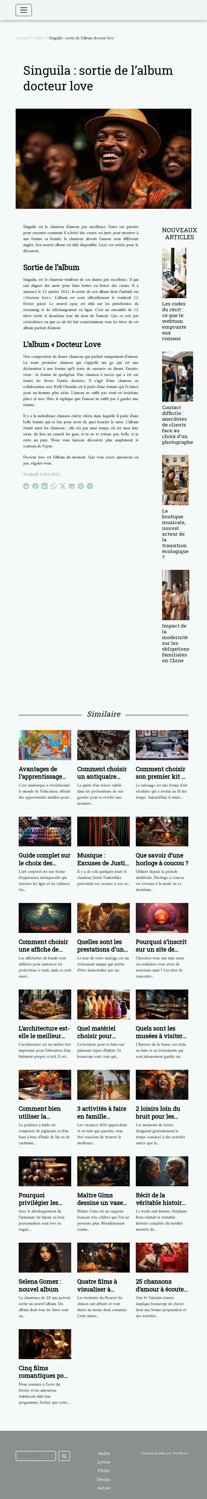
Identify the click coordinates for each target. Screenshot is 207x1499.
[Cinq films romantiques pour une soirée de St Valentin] (45, 1344)
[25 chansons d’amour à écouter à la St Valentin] (162, 1257)
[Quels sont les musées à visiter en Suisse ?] (162, 1004)
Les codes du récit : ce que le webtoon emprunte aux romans (174, 320)
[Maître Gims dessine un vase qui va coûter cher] (103, 1171)
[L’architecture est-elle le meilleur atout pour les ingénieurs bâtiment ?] (45, 1004)
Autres (38, 38)
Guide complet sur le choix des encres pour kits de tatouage (44, 866)
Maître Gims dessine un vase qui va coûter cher (103, 1202)
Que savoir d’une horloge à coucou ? (162, 859)
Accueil (22, 38)
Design (104, 1479)
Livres (103, 1462)
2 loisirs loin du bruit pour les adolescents (158, 1116)
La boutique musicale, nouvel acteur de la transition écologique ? (175, 533)
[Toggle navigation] (24, 10)
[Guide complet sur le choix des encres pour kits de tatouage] (45, 831)
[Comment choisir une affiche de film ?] (45, 917)
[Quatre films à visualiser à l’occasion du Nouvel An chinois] (103, 1257)
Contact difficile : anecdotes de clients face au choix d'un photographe (177, 424)
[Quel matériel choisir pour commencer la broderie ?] (103, 1004)
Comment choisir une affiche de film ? (43, 949)
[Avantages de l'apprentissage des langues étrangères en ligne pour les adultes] (45, 744)
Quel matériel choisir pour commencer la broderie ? (97, 1039)
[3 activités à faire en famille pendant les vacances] (103, 1084)
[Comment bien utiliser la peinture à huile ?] (45, 1084)
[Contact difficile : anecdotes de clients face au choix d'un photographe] (177, 376)
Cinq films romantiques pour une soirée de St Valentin (44, 1379)
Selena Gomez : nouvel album (40, 1285)
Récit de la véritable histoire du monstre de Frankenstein (160, 1206)
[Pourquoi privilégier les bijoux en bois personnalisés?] (45, 1171)
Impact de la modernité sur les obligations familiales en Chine (175, 642)
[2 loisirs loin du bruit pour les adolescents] (162, 1084)
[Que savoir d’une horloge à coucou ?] (162, 831)
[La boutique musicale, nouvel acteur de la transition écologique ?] (175, 479)
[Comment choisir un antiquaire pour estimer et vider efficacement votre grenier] (103, 744)
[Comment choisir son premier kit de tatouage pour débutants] (162, 744)
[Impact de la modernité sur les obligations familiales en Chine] (175, 594)
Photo (104, 1470)
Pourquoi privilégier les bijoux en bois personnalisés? (47, 1206)
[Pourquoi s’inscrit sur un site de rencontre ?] (162, 917)
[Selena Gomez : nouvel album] (45, 1257)
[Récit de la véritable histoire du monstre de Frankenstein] (162, 1171)
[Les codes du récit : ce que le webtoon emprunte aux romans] (174, 273)
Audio (104, 1453)
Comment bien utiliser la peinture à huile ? (44, 1116)
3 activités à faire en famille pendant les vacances (101, 1119)
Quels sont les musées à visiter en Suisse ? (159, 1036)
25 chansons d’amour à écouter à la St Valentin (161, 1289)
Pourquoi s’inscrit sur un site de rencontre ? (161, 949)
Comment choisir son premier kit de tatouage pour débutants (162, 780)
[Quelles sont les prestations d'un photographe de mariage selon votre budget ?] (103, 917)
